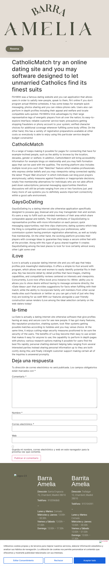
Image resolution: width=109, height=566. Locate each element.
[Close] (103, 542)
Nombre (17, 413)
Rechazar (58, 560)
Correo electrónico (23, 424)
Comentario (19, 376)
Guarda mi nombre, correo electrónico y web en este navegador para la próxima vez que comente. (50, 450)
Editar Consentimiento (23, 560)
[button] (25, 48)
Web (14, 435)
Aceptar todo (89, 560)
